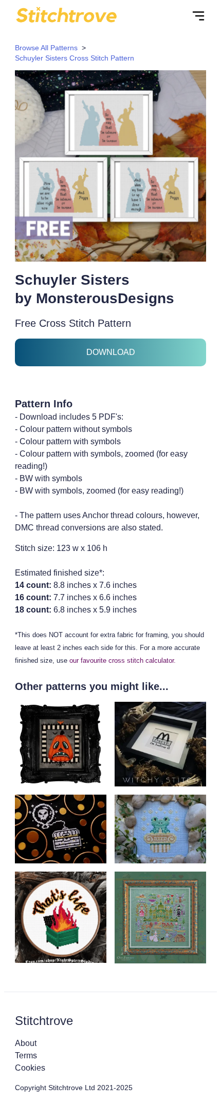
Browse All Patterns (46, 48)
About (25, 1043)
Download (110, 352)
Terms (26, 1055)
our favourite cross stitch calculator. (122, 660)
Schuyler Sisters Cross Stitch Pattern (74, 58)
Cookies (30, 1067)
